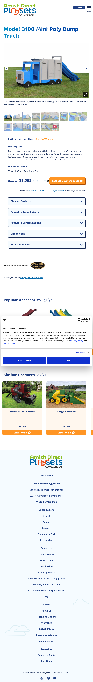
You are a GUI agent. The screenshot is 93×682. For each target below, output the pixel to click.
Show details (79, 353)
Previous (6, 68)
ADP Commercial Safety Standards (46, 590)
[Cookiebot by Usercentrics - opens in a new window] (79, 320)
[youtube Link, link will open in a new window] (54, 678)
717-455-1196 (46, 475)
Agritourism (46, 540)
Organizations (46, 509)
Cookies (66, 672)
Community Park (46, 534)
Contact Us (47, 649)
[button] (81, 201)
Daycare (46, 528)
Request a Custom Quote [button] (65, 180)
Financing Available (39, 181)
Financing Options (47, 617)
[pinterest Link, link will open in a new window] (48, 678)
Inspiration (46, 566)
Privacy (56, 672)
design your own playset (31, 277)
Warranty (46, 623)
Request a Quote (46, 655)
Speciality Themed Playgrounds (47, 490)
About (46, 604)
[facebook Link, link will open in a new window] (41, 678)
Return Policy (46, 629)
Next (86, 68)
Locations (46, 661)
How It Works (46, 554)
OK (68, 360)
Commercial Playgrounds (46, 483)
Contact (79, 7)
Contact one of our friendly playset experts (46, 190)
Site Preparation (46, 572)
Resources (46, 548)
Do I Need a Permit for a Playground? (46, 578)
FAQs (46, 596)
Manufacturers (47, 641)
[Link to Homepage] (25, 9)
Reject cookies (24, 360)
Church (46, 516)
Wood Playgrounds (46, 502)
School (46, 522)
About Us (46, 610)
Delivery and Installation (46, 584)
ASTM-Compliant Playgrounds (46, 496)
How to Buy (46, 560)
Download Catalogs (46, 635)
